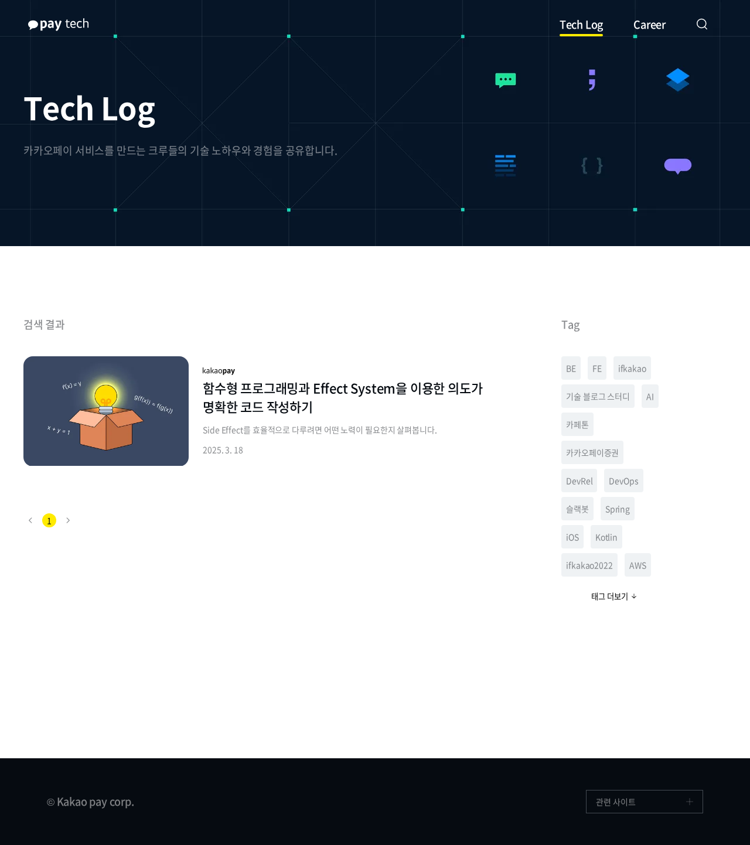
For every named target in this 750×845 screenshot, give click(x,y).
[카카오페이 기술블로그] (58, 24)
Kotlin (606, 537)
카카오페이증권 (592, 452)
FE (597, 368)
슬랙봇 (577, 509)
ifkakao (632, 368)
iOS (572, 537)
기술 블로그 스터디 (598, 396)
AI (650, 396)
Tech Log (581, 24)
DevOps (623, 480)
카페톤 (577, 424)
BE (571, 368)
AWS (637, 565)
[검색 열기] (702, 24)
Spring (617, 509)
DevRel (579, 480)
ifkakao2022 (589, 565)
